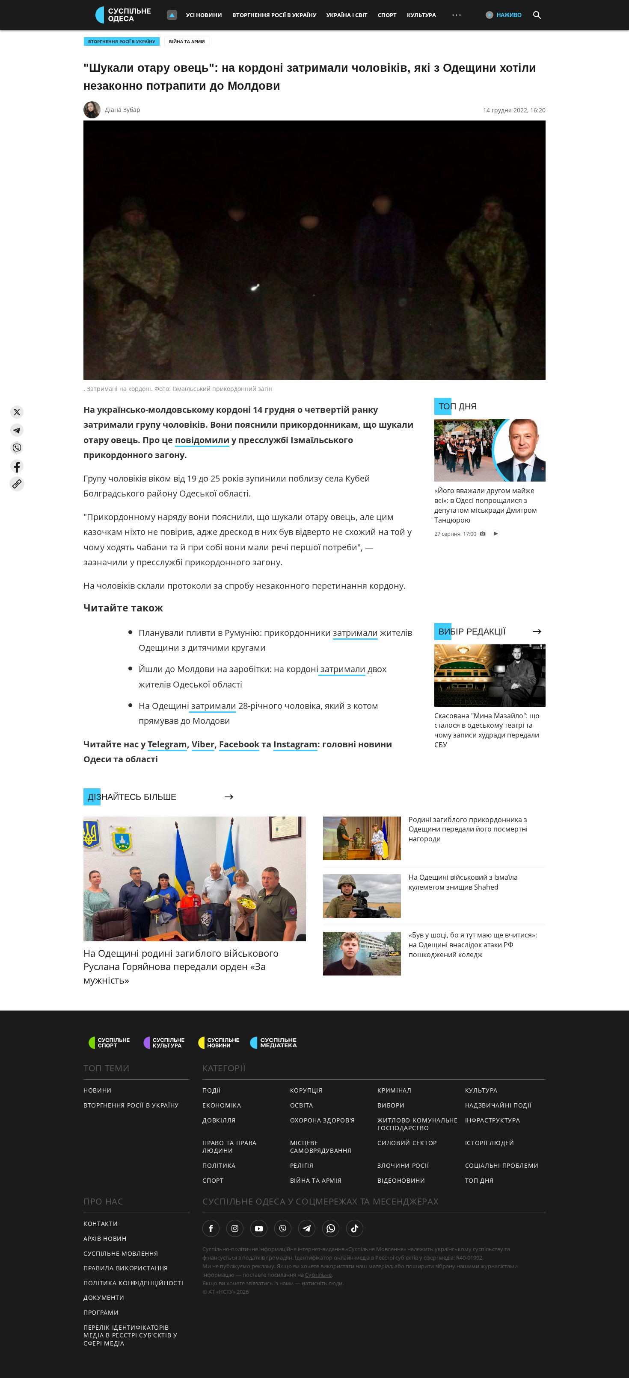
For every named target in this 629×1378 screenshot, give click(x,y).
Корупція (306, 1090)
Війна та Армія (187, 41)
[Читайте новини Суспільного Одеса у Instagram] (234, 1228)
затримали (355, 632)
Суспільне (318, 1274)
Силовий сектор (407, 1143)
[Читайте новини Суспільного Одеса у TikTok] (354, 1228)
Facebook (239, 744)
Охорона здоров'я (322, 1120)
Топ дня (479, 1180)
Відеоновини (401, 1180)
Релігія (302, 1165)
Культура (421, 15)
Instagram (295, 744)
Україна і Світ (347, 15)
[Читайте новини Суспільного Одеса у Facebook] (211, 1228)
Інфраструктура (492, 1120)
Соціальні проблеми (502, 1165)
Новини (97, 1090)
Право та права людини (229, 1147)
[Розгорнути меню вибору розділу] (172, 15)
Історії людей (489, 1143)
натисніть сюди (322, 1283)
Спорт (387, 15)
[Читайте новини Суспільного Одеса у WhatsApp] (330, 1228)
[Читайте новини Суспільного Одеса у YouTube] (258, 1228)
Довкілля (219, 1120)
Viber (203, 744)
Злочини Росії (403, 1165)
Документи (103, 1297)
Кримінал (394, 1090)
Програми (101, 1312)
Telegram (167, 744)
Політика (219, 1165)
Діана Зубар (122, 110)
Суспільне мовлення (120, 1253)
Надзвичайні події (498, 1105)
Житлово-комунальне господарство (417, 1124)
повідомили (202, 440)
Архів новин (105, 1238)
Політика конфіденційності (133, 1283)
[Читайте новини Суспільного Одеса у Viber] (282, 1228)
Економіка (221, 1105)
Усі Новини (204, 15)
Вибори (390, 1105)
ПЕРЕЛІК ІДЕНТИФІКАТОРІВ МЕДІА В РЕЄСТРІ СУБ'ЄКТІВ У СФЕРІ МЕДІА (130, 1335)
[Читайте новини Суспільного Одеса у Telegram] (306, 1228)
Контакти (100, 1223)
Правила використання (125, 1268)
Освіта (301, 1105)
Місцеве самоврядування (321, 1147)
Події (211, 1090)
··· (456, 15)
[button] (16, 412)
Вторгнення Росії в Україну (274, 15)
